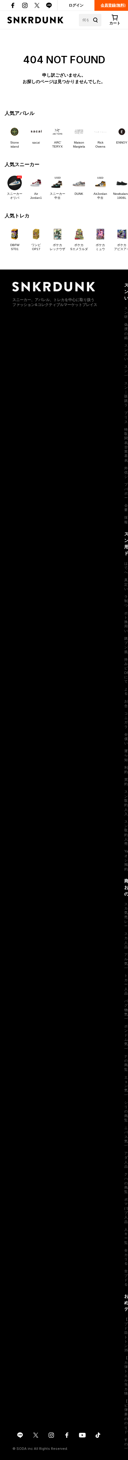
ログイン (76, 5)
